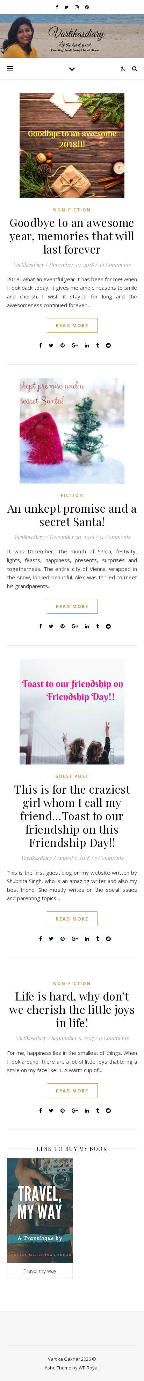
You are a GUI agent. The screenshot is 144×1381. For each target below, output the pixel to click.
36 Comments (115, 264)
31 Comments (114, 536)
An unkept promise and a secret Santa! (72, 514)
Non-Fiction (72, 210)
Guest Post (72, 776)
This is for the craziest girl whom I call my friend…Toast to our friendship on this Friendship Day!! (72, 815)
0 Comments (114, 1038)
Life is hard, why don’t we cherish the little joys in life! (72, 1009)
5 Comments (108, 857)
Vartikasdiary (28, 264)
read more (72, 325)
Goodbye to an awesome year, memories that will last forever (72, 235)
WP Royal (89, 1368)
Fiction (72, 495)
